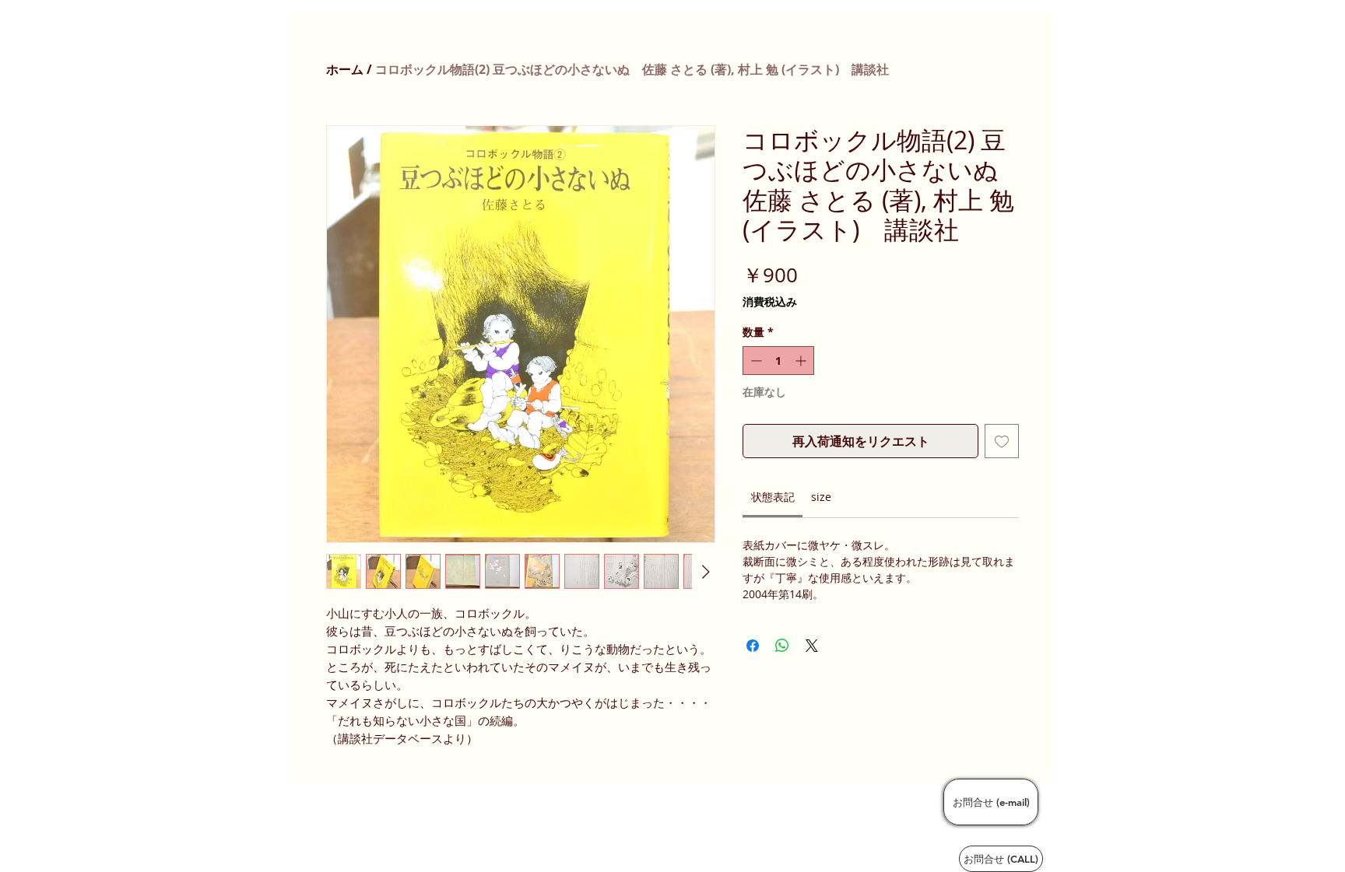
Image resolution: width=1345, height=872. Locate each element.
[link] (773, 496)
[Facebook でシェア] (752, 645)
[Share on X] (811, 645)
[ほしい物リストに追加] (1002, 441)
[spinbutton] (778, 360)
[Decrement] (754, 360)
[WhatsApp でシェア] (782, 645)
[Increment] (802, 360)
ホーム (344, 69)
